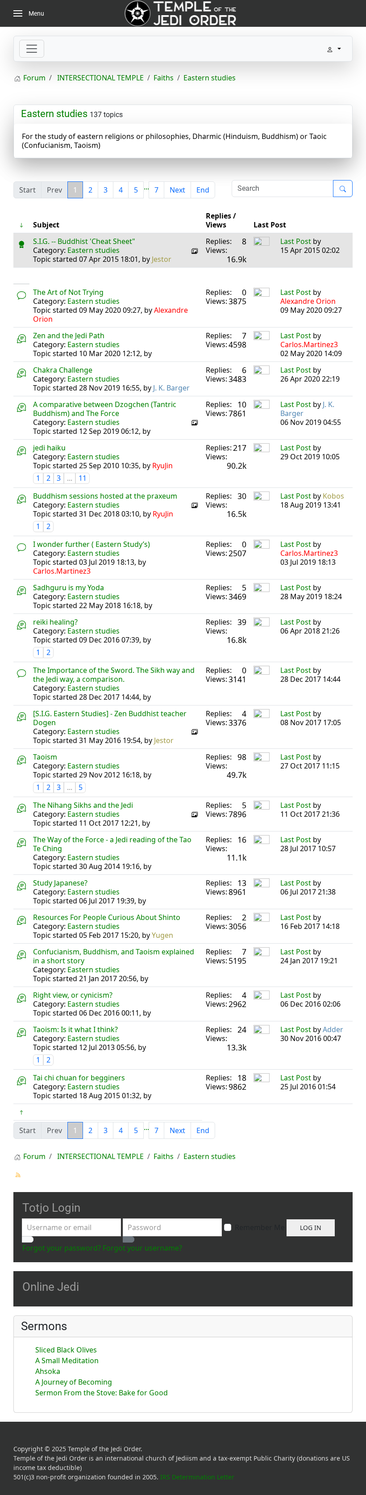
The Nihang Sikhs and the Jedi (83, 805)
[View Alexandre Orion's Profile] (262, 295)
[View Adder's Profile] (262, 1032)
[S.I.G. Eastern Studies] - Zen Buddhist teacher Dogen (110, 718)
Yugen (162, 935)
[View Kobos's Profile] (262, 499)
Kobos (333, 496)
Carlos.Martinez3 (309, 344)
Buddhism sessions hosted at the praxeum (105, 496)
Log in (310, 1227)
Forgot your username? (142, 1248)
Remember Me (260, 1227)
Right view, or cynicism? (72, 995)
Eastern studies (54, 113)
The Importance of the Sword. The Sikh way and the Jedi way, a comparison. (114, 674)
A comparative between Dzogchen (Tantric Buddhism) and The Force (104, 408)
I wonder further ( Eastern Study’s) (91, 544)
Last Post (295, 241)
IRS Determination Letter (197, 1477)
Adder (333, 1029)
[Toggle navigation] (31, 49)
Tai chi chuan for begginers (79, 1078)
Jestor (161, 259)
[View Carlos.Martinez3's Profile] (262, 338)
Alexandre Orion (308, 301)
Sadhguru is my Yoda (68, 587)
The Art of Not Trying (68, 292)
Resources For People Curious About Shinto (106, 917)
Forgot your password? (61, 1248)
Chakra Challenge (62, 370)
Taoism (45, 757)
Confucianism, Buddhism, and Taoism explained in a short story (113, 956)
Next (177, 190)
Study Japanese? (60, 883)
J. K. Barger (171, 388)
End (202, 190)
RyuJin (162, 465)
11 (83, 478)
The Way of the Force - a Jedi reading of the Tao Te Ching (112, 844)
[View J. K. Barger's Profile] (262, 407)
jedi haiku (49, 448)
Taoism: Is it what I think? (75, 1029)
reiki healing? (55, 622)
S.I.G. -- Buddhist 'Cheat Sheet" (84, 241)
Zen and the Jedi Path (68, 335)
